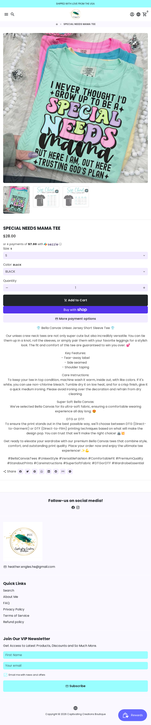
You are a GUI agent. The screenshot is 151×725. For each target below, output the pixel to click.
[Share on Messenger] (70, 471)
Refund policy (13, 622)
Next (144, 108)
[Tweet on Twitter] (27, 471)
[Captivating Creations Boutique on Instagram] (77, 507)
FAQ (6, 603)
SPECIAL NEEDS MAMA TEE (80, 24)
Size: (7, 248)
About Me (10, 597)
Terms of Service (16, 615)
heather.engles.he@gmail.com (29, 566)
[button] (75, 244)
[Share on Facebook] (20, 471)
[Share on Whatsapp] (41, 471)
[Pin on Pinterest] (34, 471)
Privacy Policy (13, 609)
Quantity (10, 280)
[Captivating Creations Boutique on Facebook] (73, 507)
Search (8, 590)
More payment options (77, 318)
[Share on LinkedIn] (49, 471)
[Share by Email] (63, 471)
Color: (12, 264)
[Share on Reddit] (56, 471)
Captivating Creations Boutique (86, 714)
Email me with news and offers (27, 674)
